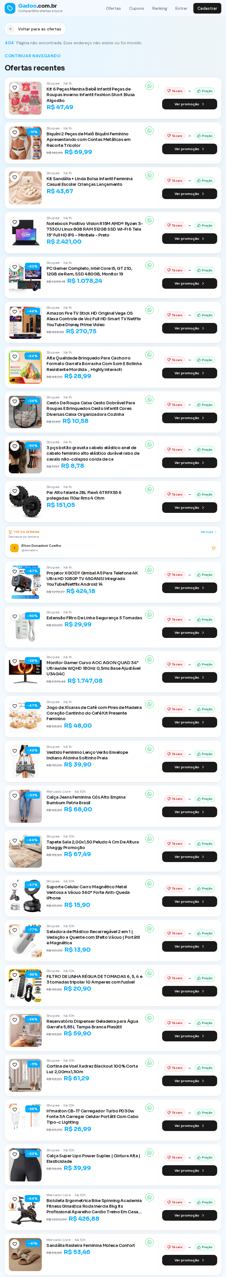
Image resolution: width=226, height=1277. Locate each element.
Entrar (181, 8)
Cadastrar (207, 8)
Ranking (159, 8)
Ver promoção (187, 104)
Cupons (136, 8)
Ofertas (113, 8)
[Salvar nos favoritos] (14, 87)
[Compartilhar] (149, 86)
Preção (207, 91)
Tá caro (177, 91)
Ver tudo (207, 532)
